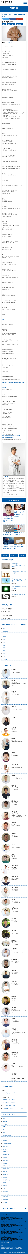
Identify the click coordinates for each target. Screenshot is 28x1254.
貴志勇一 (14, 775)
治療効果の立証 (6, 1180)
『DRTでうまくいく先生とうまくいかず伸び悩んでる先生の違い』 (19, 565)
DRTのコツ (19, 24)
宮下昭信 (14, 930)
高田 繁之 (15, 981)
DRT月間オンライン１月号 (9, 1105)
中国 (4, 650)
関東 (4, 642)
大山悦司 (14, 918)
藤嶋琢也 (14, 941)
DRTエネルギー (6, 1146)
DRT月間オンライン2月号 (9, 1102)
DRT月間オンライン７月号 (9, 1093)
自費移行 (5, 1121)
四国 (4, 653)
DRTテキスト (6, 1126)
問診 (4, 1188)
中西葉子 (14, 717)
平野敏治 (14, 1029)
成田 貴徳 (14, 812)
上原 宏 (10, 42)
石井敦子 (14, 1063)
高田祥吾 (14, 786)
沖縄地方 (5, 659)
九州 (4, 656)
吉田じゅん (15, 908)
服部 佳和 (15, 865)
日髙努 (13, 752)
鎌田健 (13, 855)
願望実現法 (5, 1191)
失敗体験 (5, 1157)
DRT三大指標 (6, 1194)
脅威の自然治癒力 (7, 1135)
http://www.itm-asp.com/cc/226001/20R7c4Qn (13, 382)
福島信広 (14, 996)
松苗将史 (14, 822)
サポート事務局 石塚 (18, 1078)
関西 (4, 648)
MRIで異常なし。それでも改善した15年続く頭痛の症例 (8, 546)
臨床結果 (5, 1149)
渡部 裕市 (15, 876)
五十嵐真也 (15, 801)
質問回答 (5, 1185)
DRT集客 (5, 1177)
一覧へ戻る (13, 555)
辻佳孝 (13, 738)
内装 (4, 1129)
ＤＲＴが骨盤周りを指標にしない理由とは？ (19, 546)
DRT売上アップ (6, 1124)
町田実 (13, 680)
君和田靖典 (15, 1053)
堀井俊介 (14, 833)
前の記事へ (5, 555)
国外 (4, 628)
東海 (4, 645)
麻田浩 (13, 899)
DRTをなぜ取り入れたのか (9, 1166)
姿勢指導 (5, 1202)
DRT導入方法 (6, 1168)
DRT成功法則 (6, 1152)
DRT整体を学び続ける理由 (18, 594)
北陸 (4, 639)
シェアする (6, 19)
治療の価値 (5, 1199)
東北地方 (5, 633)
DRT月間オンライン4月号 (9, 1099)
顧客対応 (5, 1163)
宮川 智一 (15, 706)
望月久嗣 (14, 970)
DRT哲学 (5, 1140)
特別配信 (14, 1074)
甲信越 (4, 636)
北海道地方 (5, 631)
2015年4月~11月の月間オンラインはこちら (13, 1108)
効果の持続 (5, 1196)
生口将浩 (14, 728)
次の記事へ (22, 555)
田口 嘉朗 (15, 887)
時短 (4, 1118)
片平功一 (14, 844)
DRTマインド (11, 24)
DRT (4, 24)
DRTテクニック (6, 1182)
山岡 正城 (15, 764)
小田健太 (14, 669)
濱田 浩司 (14, 1040)
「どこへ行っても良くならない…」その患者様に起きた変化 (19, 580)
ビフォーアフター (7, 1143)
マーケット (5, 1137)
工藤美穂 (14, 949)
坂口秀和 (14, 1007)
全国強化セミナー (7, 1174)
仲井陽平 (14, 1018)
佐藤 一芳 (14, 959)
